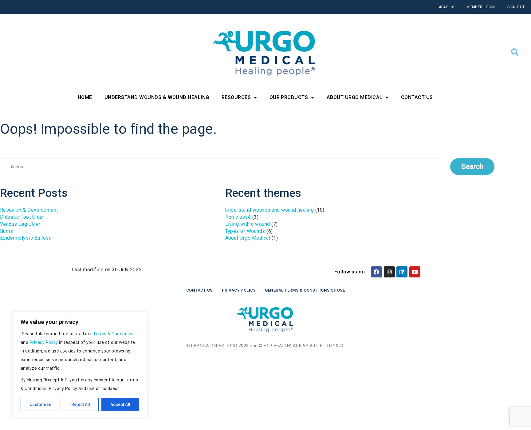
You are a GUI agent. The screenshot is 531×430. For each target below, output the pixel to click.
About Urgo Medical (355, 97)
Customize (40, 404)
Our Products (288, 97)
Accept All (120, 404)
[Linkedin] (401, 271)
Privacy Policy (44, 342)
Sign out (516, 7)
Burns (6, 231)
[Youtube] (414, 271)
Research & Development (29, 210)
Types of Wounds (245, 231)
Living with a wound (247, 224)
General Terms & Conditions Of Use (305, 290)
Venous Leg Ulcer (20, 224)
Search (472, 166)
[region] (80, 365)
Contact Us (417, 97)
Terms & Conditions (113, 333)
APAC (444, 7)
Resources (236, 97)
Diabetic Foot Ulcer (22, 217)
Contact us (199, 290)
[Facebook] (376, 271)
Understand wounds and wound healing (269, 210)
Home (85, 97)
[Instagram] (389, 271)
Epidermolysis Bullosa (25, 238)
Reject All (80, 404)
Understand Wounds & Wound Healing (156, 97)
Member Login (480, 7)
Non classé (238, 217)
